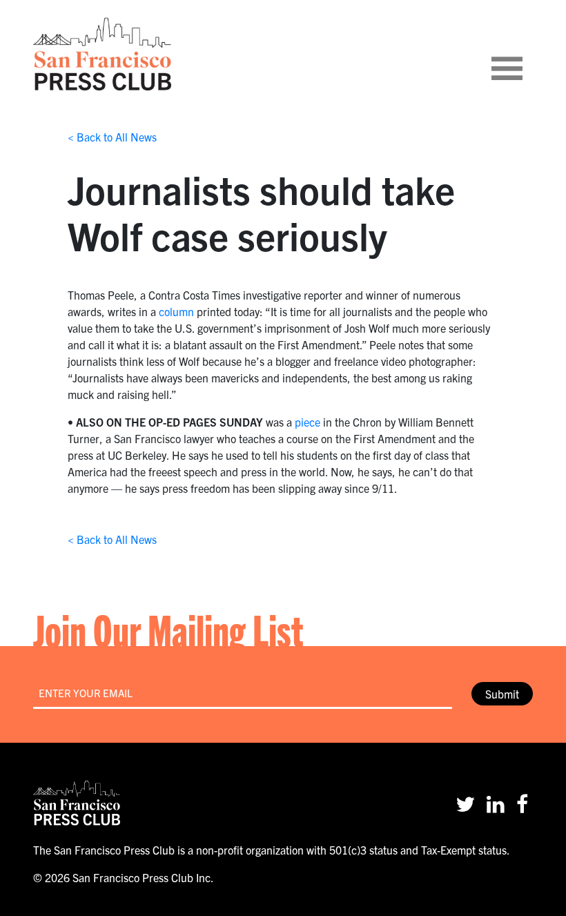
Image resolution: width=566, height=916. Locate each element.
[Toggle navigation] (524, 54)
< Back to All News (112, 137)
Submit (502, 694)
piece (307, 422)
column (176, 311)
